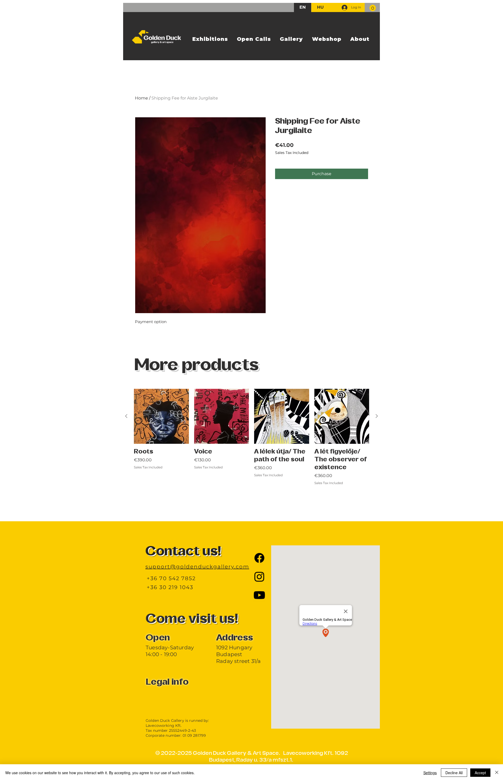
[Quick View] (161, 416)
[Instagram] (259, 576)
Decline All (454, 772)
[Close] (497, 772)
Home (141, 98)
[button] (372, 8)
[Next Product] (377, 416)
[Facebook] (259, 557)
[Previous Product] (126, 416)
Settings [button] (430, 772)
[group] (251, 449)
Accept (480, 772)
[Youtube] (259, 595)
